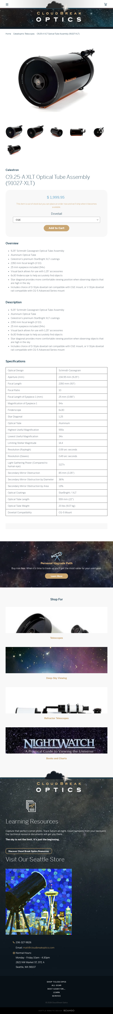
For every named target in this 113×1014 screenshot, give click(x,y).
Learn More (56, 576)
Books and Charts (56, 758)
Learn (56, 992)
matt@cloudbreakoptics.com (38, 947)
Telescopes (56, 638)
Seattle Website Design (50, 1011)
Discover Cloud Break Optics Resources (28, 851)
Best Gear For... (56, 989)
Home (8, 34)
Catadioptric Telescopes (24, 34)
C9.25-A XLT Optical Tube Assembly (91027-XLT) (58, 34)
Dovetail (56, 214)
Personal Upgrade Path (57, 563)
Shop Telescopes (56, 982)
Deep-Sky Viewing (56, 678)
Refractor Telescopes (56, 718)
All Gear (57, 985)
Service (56, 996)
